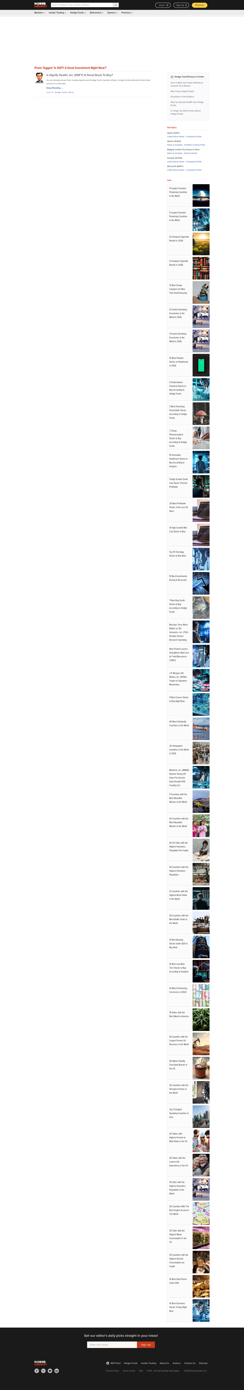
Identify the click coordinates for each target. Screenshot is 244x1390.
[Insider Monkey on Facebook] (37, 1371)
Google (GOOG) (174, 158)
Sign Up (180, 5)
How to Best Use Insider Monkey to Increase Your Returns (187, 84)
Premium (199, 5)
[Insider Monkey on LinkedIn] (57, 1371)
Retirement (96, 12)
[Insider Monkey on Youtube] (51, 1371)
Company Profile (193, 136)
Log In (162, 5)
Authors (177, 1363)
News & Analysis (174, 144)
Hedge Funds (77, 12)
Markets (38, 12)
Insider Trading (57, 12)
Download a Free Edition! (182, 96)
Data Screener (190, 153)
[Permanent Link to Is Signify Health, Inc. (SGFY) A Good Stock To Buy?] (39, 77)
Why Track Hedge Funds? (182, 91)
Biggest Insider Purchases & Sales (183, 149)
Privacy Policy (112, 1370)
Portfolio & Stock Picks (194, 144)
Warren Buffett (174, 141)
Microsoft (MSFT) (175, 166)
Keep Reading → (54, 87)
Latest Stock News (175, 136)
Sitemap (203, 1363)
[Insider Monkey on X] (44, 1371)
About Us (164, 1363)
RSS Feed (115, 1363)
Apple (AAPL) (173, 132)
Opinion (111, 12)
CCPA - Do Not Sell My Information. (163, 1370)
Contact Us (190, 1363)
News (71, 92)
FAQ (141, 1370)
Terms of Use (129, 1370)
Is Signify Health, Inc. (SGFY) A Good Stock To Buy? (79, 75)
